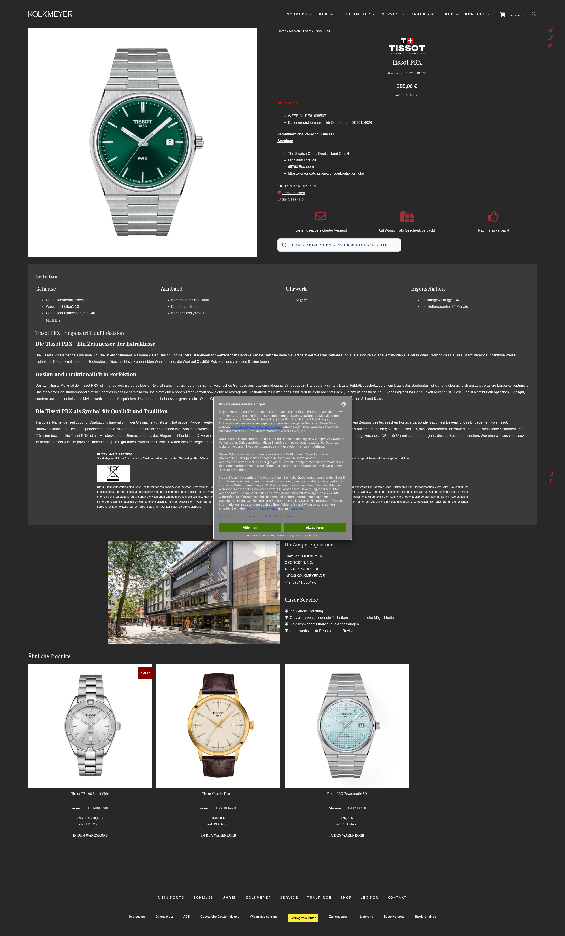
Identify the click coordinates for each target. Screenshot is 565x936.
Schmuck (204, 897)
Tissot (307, 31)
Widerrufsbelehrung (264, 916)
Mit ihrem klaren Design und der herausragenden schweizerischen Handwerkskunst (199, 355)
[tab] (46, 277)
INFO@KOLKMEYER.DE (305, 576)
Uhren (281, 31)
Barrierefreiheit (425, 916)
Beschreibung (46, 276)
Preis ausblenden (296, 186)
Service (289, 897)
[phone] (551, 38)
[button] (534, 14)
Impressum (137, 916)
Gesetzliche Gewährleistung (219, 916)
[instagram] (551, 474)
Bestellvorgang (394, 916)
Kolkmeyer (258, 897)
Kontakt (397, 897)
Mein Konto (171, 897)
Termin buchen (293, 193)
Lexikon (370, 897)
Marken (294, 31)
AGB (186, 916)
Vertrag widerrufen (303, 918)
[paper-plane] (551, 30)
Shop (346, 897)
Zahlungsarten (339, 916)
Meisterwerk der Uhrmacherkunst (125, 436)
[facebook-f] (551, 481)
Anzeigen (285, 141)
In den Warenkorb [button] (90, 835)
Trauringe (319, 897)
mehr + (53, 320)
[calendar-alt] (551, 46)
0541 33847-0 (293, 200)
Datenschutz (164, 916)
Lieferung (366, 916)
